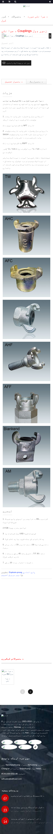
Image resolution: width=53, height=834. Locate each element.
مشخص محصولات (7, 727)
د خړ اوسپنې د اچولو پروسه (26, 819)
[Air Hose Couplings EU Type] (7, 672)
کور (3, 16)
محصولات (16, 16)
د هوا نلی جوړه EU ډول (7, 680)
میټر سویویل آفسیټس (10, 575)
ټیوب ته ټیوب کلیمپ (40, 730)
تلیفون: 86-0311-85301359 (13, 774)
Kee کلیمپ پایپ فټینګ (36, 733)
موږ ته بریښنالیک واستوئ (18, 63)
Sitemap (17, 727)
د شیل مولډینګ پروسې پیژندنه (27, 807)
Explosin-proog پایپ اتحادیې (22, 572)
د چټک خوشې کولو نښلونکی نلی (17, 730)
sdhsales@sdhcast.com (11, 779)
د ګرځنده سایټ (28, 727)
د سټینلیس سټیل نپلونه (12, 735)
